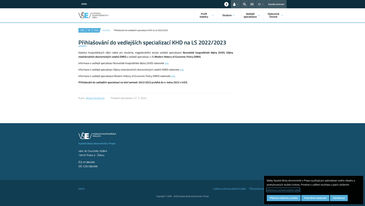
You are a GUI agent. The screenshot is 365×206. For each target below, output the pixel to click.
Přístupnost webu (257, 188)
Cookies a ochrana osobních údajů (229, 188)
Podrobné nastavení (315, 198)
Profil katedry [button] (204, 15)
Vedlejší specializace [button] (250, 15)
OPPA (84, 4)
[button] (226, 4)
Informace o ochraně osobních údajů (283, 190)
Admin (81, 188)
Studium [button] (227, 15)
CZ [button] (259, 4)
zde (167, 63)
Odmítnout (339, 198)
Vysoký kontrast (276, 4)
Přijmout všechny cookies (284, 198)
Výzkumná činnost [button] (273, 15)
